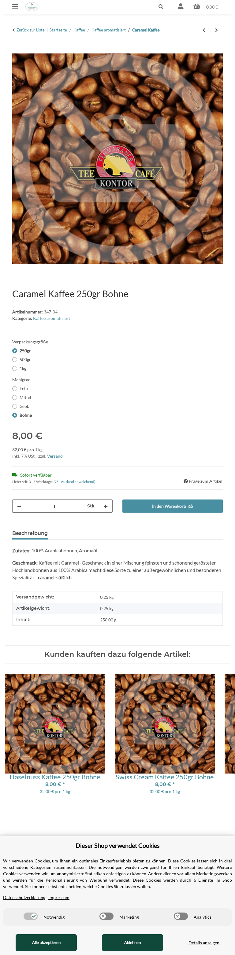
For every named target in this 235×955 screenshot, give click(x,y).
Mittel (25, 397)
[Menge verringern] (19, 506)
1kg (23, 368)
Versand (55, 456)
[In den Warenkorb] (17, 50)
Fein (24, 388)
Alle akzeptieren (46, 942)
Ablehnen (132, 942)
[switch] (31, 916)
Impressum (58, 897)
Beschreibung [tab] (30, 533)
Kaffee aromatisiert (51, 318)
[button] (130, 7)
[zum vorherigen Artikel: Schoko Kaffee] (204, 30)
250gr (25, 350)
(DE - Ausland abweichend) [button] (73, 481)
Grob (24, 406)
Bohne (26, 415)
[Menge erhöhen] (105, 506)
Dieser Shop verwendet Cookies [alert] (118, 845)
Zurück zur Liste (31, 29)
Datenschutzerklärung (24, 897)
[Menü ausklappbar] (15, 4)
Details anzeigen (203, 942)
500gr (25, 359)
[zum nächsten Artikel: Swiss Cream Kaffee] (216, 30)
